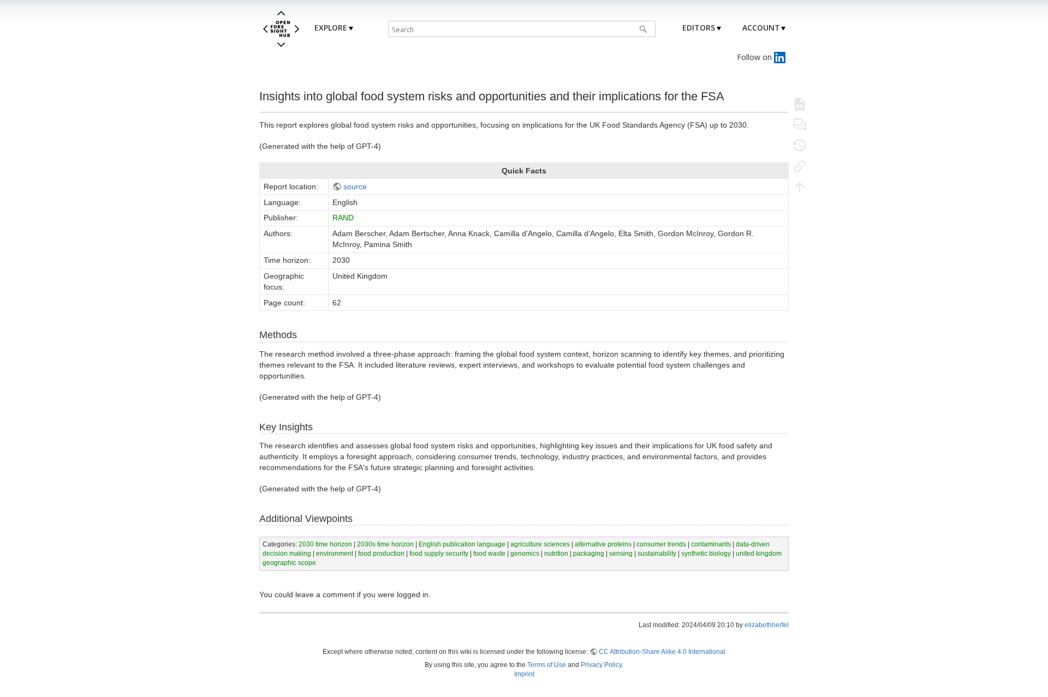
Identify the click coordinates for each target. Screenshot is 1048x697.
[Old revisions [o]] (799, 145)
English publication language (462, 544)
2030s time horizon (385, 544)
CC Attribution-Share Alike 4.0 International (662, 652)
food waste (489, 553)
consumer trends (661, 544)
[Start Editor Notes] (799, 124)
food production (381, 553)
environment (334, 553)
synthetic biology (706, 553)
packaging (588, 553)
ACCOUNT (761, 27)
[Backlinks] (799, 165)
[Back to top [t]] (799, 186)
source (355, 186)
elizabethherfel (767, 625)
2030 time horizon (325, 544)
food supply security (438, 553)
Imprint (524, 674)
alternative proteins (603, 544)
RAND (343, 217)
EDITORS (698, 27)
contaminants (711, 544)
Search (644, 29)
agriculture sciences (540, 544)
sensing (621, 553)
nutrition (556, 553)
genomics (524, 553)
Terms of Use (546, 665)
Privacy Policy (601, 665)
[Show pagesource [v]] (799, 103)
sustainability (657, 553)
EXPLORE (330, 27)
